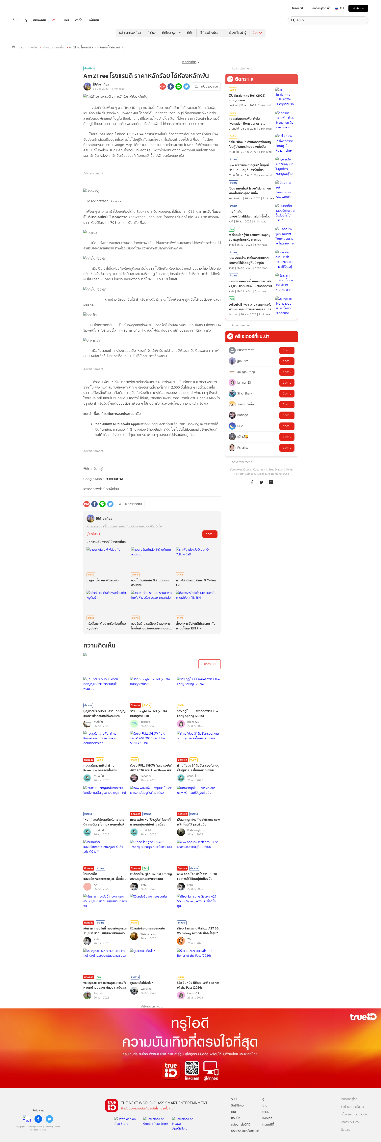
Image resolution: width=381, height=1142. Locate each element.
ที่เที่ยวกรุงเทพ (171, 32)
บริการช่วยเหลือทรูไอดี (245, 1131)
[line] (27, 1119)
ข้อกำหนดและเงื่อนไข (352, 1107)
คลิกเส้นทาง (115, 478)
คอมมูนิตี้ (268, 1124)
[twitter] (49, 1119)
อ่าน (55, 20)
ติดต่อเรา (346, 1130)
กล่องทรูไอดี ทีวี (321, 8)
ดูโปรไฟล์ (92, 534)
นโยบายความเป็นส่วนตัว (354, 1114)
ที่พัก (190, 32)
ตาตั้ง (79, 20)
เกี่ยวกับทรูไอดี (349, 1099)
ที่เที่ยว (151, 32)
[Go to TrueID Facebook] (252, 482)
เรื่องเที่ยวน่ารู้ (237, 32)
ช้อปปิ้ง (236, 1118)
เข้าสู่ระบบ (358, 8)
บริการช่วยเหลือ (350, 1122)
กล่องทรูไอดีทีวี (240, 1124)
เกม (66, 20)
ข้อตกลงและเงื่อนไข (240, 470)
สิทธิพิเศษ (39, 20)
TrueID (25, 8)
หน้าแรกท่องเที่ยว (130, 32)
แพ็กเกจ (267, 1118)
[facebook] (38, 1119)
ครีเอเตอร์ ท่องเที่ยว (53, 47)
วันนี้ (15, 20)
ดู (26, 20)
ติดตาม (210, 534)
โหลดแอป (297, 8)
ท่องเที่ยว (33, 47)
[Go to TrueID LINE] (271, 482)
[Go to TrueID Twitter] (261, 482)
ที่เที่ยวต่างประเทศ (211, 32)
